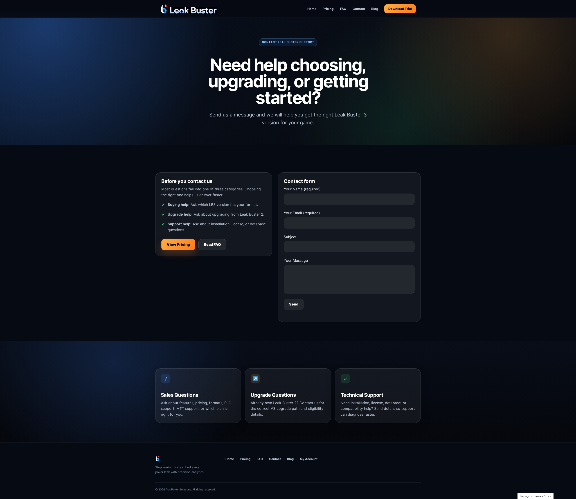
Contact (359, 9)
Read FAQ (212, 244)
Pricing (328, 9)
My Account (308, 459)
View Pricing (178, 244)
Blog (374, 9)
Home (311, 9)
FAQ (343, 9)
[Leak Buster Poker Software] (184, 458)
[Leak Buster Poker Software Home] (188, 8)
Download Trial (400, 9)
